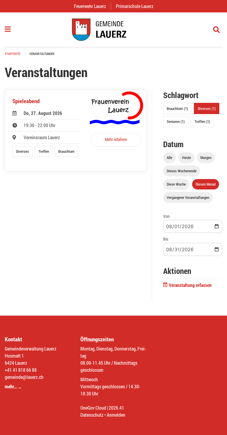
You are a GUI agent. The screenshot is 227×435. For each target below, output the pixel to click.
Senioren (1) (176, 121)
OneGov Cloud (93, 408)
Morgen (205, 157)
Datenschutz (91, 415)
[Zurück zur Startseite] (113, 29)
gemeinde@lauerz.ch (24, 377)
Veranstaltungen (41, 53)
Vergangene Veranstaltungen (188, 197)
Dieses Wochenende (182, 170)
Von (166, 216)
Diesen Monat (206, 184)
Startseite (12, 53)
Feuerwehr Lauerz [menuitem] (92, 6)
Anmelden (116, 415)
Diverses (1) (207, 108)
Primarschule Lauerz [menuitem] (137, 6)
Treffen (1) (202, 121)
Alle (169, 157)
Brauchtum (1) (177, 108)
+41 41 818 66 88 (21, 370)
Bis (165, 239)
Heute (186, 157)
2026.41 (116, 408)
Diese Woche (176, 184)
